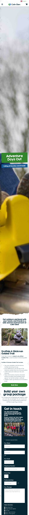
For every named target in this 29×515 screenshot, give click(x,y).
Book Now (14, 385)
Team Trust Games (10, 513)
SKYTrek (7, 510)
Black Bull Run (9, 507)
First (5, 449)
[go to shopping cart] (26, 4)
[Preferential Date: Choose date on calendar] (18, 483)
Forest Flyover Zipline (10, 508)
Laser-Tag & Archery (10, 512)
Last (5, 455)
